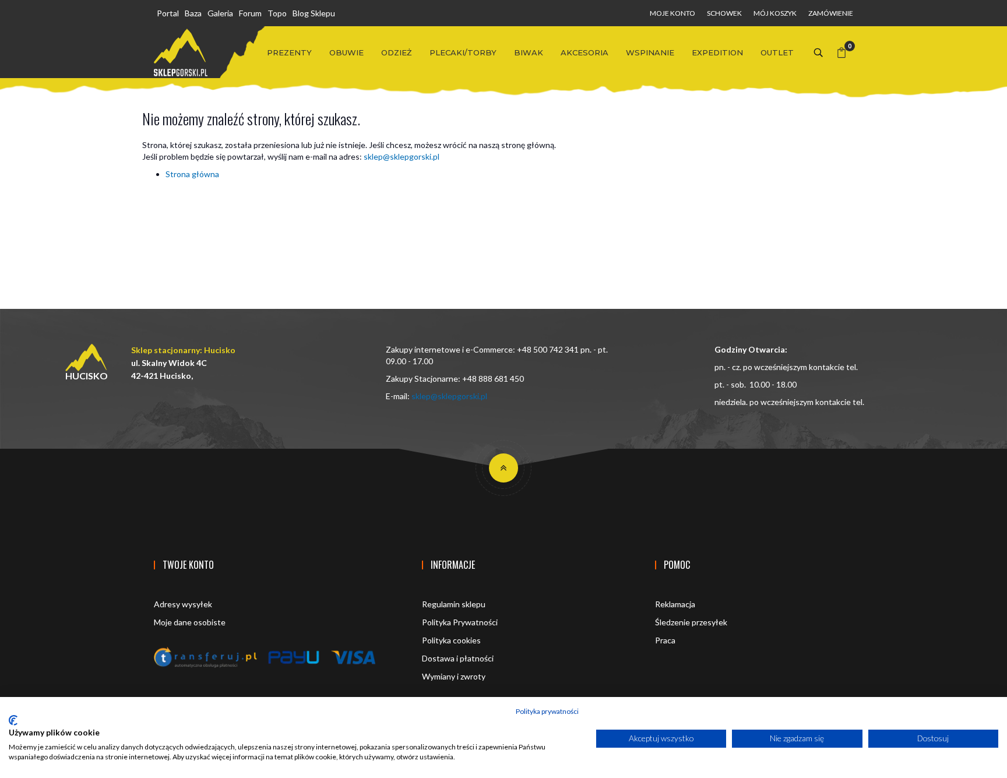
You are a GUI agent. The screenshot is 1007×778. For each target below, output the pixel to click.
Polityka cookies (451, 640)
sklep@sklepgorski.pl (401, 156)
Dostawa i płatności (458, 658)
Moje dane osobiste (190, 622)
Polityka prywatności (547, 711)
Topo (277, 13)
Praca (665, 640)
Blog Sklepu (314, 13)
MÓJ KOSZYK (775, 13)
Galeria (220, 13)
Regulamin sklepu (453, 604)
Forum (250, 13)
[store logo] (180, 52)
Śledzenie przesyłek (691, 622)
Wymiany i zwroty (453, 676)
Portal (168, 13)
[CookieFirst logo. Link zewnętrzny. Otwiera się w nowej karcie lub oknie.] (13, 720)
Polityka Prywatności (460, 622)
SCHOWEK (724, 13)
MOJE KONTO (672, 13)
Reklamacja (675, 604)
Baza (193, 13)
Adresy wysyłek (183, 604)
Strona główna (192, 174)
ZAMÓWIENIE (830, 13)
